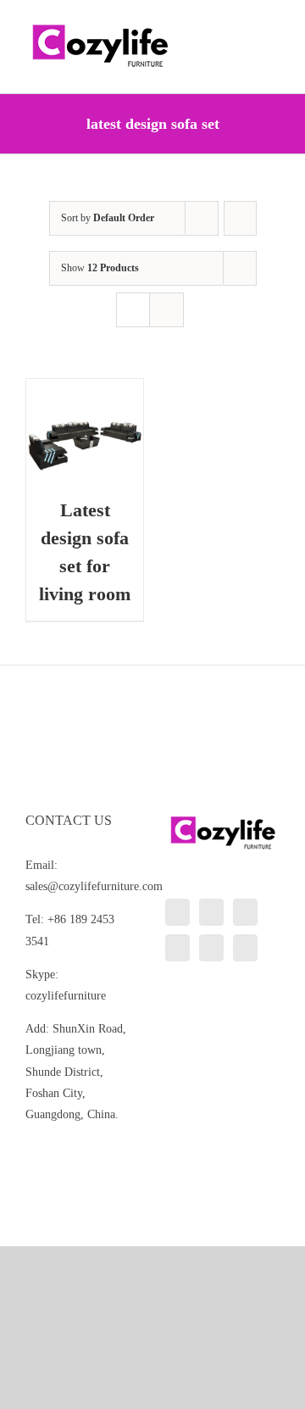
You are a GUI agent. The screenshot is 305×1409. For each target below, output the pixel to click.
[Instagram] (245, 912)
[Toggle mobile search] (242, 26)
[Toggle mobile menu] (273, 26)
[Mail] (245, 947)
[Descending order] (240, 218)
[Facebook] (211, 912)
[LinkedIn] (177, 912)
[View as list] (166, 309)
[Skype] (211, 947)
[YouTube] (177, 947)
